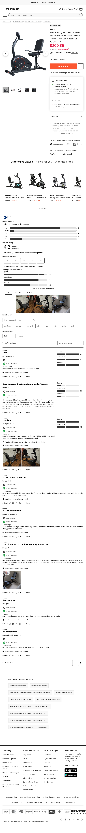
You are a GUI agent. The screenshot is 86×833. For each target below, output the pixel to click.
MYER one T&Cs (17, 803)
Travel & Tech (7, 21)
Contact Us (27, 763)
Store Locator (28, 766)
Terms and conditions (71, 797)
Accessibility (28, 790)
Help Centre (27, 755)
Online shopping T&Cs (51, 797)
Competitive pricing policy (30, 797)
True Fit (5, 776)
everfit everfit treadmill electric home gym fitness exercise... (28, 727)
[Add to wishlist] (80, 66)
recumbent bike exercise (39, 686)
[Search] (80, 15)
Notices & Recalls (29, 786)
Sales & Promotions (30, 782)
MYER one (47, 755)
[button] (68, 87)
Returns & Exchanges (11, 773)
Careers (47, 763)
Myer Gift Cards (50, 759)
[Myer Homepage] (12, 10)
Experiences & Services (32, 770)
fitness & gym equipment (64, 692)
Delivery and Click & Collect (10, 767)
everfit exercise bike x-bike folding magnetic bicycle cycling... (29, 706)
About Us (47, 766)
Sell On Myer (48, 782)
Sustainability (49, 774)
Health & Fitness (18, 21)
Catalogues (7, 780)
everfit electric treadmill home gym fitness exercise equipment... (30, 692)
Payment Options (9, 759)
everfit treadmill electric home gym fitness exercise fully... (28, 713)
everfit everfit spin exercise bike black (48, 699)
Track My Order (8, 755)
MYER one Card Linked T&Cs (36, 803)
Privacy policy (55, 803)
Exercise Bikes (47, 21)
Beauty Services (29, 774)
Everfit (53, 29)
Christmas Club (50, 778)
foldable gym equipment (18, 686)
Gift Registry (28, 778)
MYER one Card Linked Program (11, 785)
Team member (69, 803)
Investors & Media (51, 770)
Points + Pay (7, 763)
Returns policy (11, 797)
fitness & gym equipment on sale (20, 699)
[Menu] (5, 15)
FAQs (25, 759)
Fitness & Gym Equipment (33, 21)
